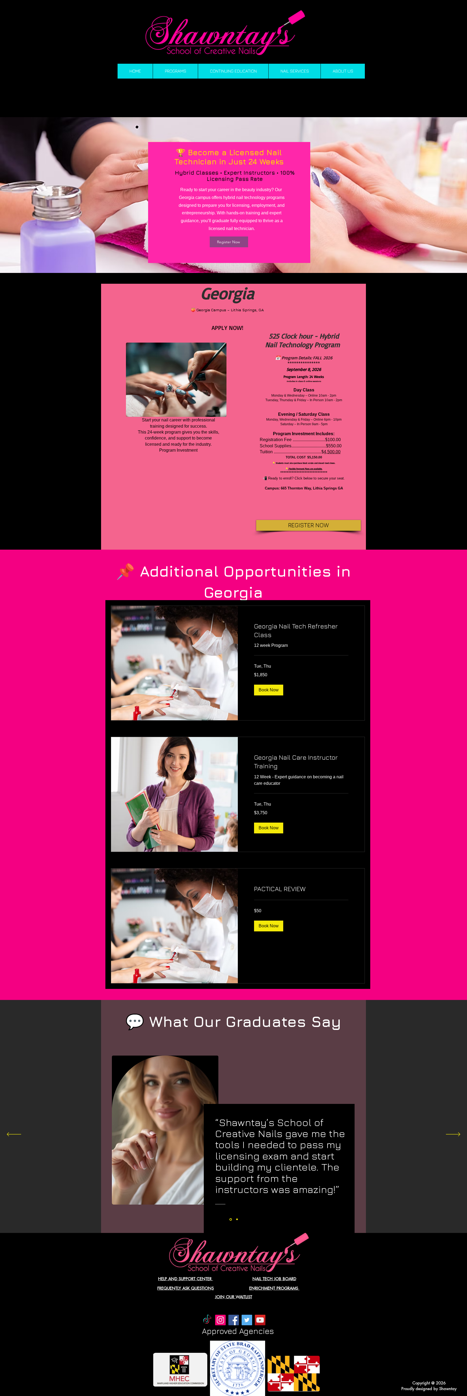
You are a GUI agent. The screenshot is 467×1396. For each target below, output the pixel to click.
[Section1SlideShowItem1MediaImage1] (230, 1219)
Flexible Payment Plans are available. (305, 468)
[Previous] (14, 1134)
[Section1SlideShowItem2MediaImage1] (236, 1219)
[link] (301, 630)
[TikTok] (207, 1320)
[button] (268, 690)
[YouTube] (260, 1320)
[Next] (453, 1134)
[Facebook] (233, 1320)
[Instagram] (220, 1320)
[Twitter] (247, 1320)
